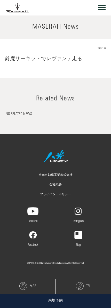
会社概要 (55, 184)
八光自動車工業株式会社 (55, 175)
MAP (33, 286)
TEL (88, 286)
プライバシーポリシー (55, 194)
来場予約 (55, 301)
